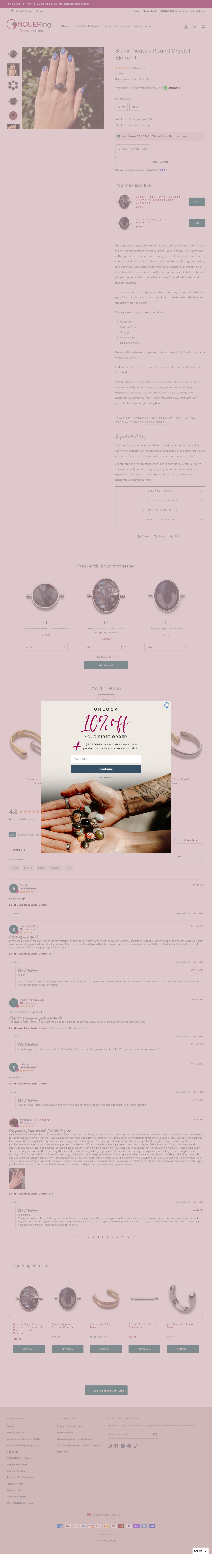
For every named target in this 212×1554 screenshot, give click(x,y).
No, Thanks (106, 777)
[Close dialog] (166, 705)
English (198, 1551)
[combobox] (200, 1551)
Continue (106, 769)
